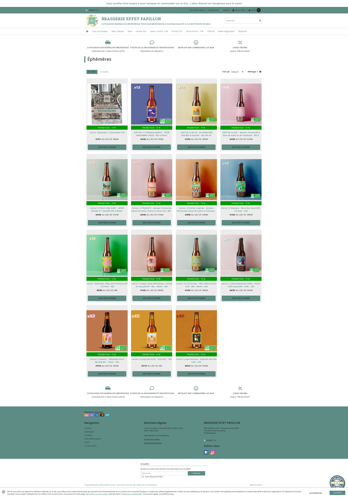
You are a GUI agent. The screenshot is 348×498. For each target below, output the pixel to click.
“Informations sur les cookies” (96, 494)
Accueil (88, 428)
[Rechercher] (260, 20)
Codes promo (91, 446)
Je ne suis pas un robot (154, 476)
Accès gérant (257, 485)
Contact (226, 10)
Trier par (226, 72)
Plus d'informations (93, 439)
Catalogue (89, 432)
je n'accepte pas (315, 493)
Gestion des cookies (152, 439)
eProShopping (151, 485)
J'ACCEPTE (337, 493)
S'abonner (196, 473)
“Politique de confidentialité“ (131, 494)
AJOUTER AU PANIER (107, 147)
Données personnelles (152, 443)
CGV (87, 442)
